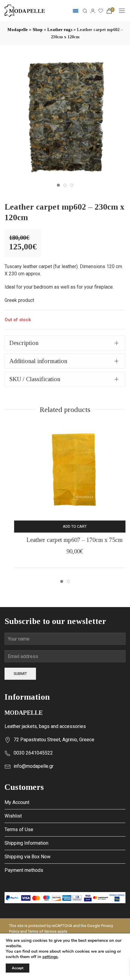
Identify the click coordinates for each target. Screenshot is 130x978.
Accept (17, 968)
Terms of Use (19, 829)
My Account (17, 802)
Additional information (38, 361)
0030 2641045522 (33, 753)
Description (23, 343)
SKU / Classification (34, 379)
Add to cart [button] (65, 526)
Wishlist (13, 816)
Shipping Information (26, 843)
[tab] (65, 342)
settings (50, 957)
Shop (38, 29)
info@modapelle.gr (34, 766)
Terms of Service (42, 931)
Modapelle (18, 29)
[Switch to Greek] (75, 11)
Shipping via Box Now (27, 856)
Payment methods (24, 870)
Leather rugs (59, 29)
